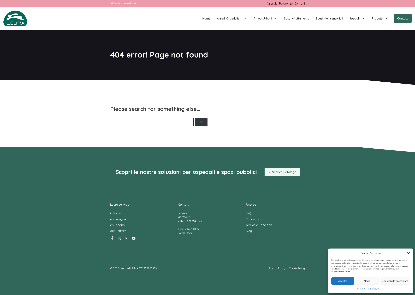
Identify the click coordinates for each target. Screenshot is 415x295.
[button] (408, 253)
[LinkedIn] (126, 238)
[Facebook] (112, 238)
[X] (134, 238)
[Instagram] (119, 238)
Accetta (342, 280)
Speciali (354, 18)
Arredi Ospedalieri (229, 18)
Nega (367, 280)
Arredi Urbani (263, 18)
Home (206, 18)
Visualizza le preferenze (395, 280)
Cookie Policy (363, 289)
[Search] (201, 122)
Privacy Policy (376, 289)
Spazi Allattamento (296, 18)
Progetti (377, 18)
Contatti (403, 18)
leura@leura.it (186, 232)
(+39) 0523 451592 (188, 228)
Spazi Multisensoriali (329, 18)
